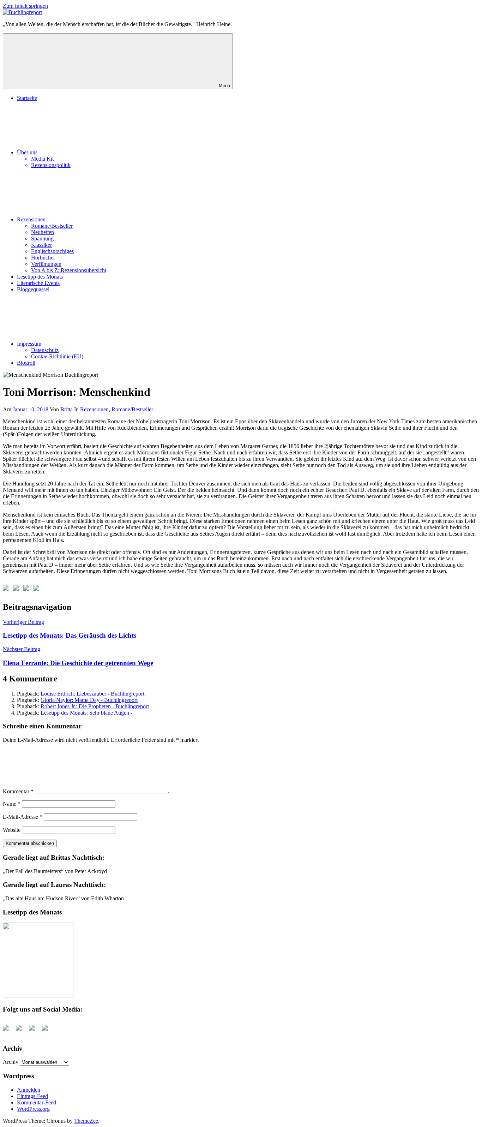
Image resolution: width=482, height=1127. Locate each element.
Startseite (27, 98)
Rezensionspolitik (51, 165)
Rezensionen (31, 219)
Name (11, 804)
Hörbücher (43, 258)
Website (11, 830)
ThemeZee (86, 1121)
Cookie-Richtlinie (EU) (57, 356)
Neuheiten (42, 232)
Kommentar (18, 791)
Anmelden (28, 1090)
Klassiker (41, 245)
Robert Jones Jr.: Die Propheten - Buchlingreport (95, 706)
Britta (66, 409)
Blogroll (26, 363)
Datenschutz (45, 350)
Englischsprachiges (52, 251)
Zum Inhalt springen (25, 6)
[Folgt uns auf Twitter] (17, 589)
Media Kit (42, 159)
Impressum (29, 344)
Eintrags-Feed (32, 1096)
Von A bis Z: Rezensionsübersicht (68, 270)
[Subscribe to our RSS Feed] (27, 589)
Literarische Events (38, 283)
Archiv (10, 1062)
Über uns (27, 152)
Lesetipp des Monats (40, 277)
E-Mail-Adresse (22, 817)
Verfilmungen (46, 264)
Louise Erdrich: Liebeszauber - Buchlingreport (92, 694)
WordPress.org (33, 1109)
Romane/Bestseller (52, 226)
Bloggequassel (33, 289)
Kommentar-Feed (36, 1102)
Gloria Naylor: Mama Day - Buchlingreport (89, 700)
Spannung (42, 238)
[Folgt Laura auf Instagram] (38, 589)
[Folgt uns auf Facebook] (7, 589)
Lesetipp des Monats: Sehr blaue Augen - (86, 713)
